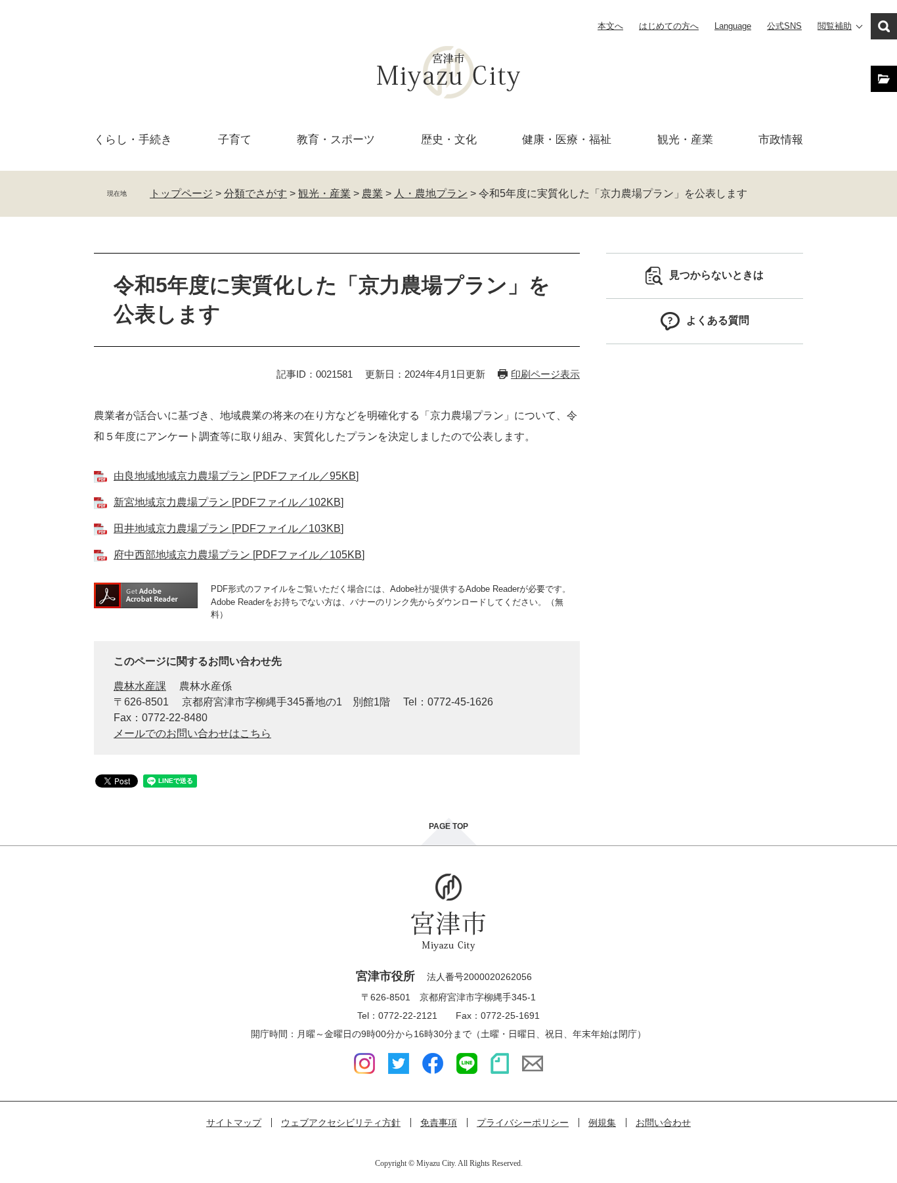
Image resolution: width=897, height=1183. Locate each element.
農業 (372, 193)
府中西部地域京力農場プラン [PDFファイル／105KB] (239, 554)
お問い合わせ (663, 1122)
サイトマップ (233, 1122)
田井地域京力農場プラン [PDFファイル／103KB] (228, 528)
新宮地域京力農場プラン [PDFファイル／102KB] (228, 502)
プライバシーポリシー (523, 1122)
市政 (780, 139)
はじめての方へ (669, 26)
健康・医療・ (566, 139)
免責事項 (438, 1122)
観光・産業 (685, 139)
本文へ (610, 26)
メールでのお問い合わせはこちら (192, 733)
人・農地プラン (431, 193)
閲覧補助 (835, 26)
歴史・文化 (449, 139)
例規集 (602, 1122)
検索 (884, 26)
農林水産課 (140, 686)
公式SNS (784, 26)
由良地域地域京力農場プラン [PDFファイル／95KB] (236, 475)
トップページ (181, 193)
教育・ (336, 139)
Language (732, 26)
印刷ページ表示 (545, 374)
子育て (235, 139)
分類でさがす (255, 193)
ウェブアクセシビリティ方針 (341, 1122)
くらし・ (133, 139)
